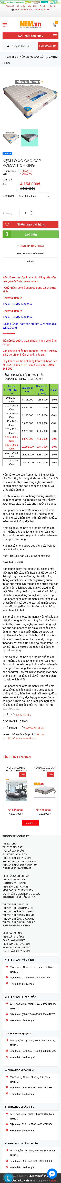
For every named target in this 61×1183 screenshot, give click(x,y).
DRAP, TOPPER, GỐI (14, 879)
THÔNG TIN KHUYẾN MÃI (17, 858)
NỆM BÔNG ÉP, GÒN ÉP (16, 886)
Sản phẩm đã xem (47, 46)
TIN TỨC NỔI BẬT (13, 847)
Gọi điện (31, 234)
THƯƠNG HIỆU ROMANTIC (18, 908)
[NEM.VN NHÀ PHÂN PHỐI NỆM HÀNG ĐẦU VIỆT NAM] (30, 23)
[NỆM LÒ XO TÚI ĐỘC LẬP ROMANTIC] (30, 2)
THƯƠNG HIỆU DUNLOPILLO (19, 922)
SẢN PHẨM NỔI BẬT (14, 940)
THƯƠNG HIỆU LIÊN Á (15, 904)
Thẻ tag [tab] (30, 261)
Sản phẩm (21, 6)
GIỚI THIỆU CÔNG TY (15, 854)
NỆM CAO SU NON (13, 933)
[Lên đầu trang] (54, 1163)
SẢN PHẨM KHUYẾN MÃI (16, 951)
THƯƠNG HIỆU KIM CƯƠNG (19, 918)
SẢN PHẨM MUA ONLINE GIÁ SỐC (21, 893)
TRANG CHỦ (10, 843)
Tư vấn (43, 6)
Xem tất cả (30, 823)
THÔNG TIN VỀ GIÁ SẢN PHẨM (20, 865)
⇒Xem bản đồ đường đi (22, 983)
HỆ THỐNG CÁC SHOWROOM (19, 861)
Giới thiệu (32, 6)
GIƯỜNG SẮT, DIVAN (14, 883)
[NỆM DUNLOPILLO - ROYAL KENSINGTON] (16, 789)
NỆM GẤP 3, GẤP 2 (13, 936)
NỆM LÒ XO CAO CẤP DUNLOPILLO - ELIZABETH (44, 769)
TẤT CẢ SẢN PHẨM (13, 850)
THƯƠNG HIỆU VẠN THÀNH (18, 915)
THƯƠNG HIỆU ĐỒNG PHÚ (18, 911)
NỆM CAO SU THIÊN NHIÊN (18, 890)
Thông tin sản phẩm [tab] (30, 246)
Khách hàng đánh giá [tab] (30, 253)
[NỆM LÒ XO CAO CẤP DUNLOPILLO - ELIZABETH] (44, 789)
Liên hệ (51, 6)
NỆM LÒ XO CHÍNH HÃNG (17, 876)
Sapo (53, 1180)
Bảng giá (10, 6)
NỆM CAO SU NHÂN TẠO (16, 947)
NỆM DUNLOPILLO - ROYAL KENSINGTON (16, 769)
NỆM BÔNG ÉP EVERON (16, 943)
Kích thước (8, 196)
